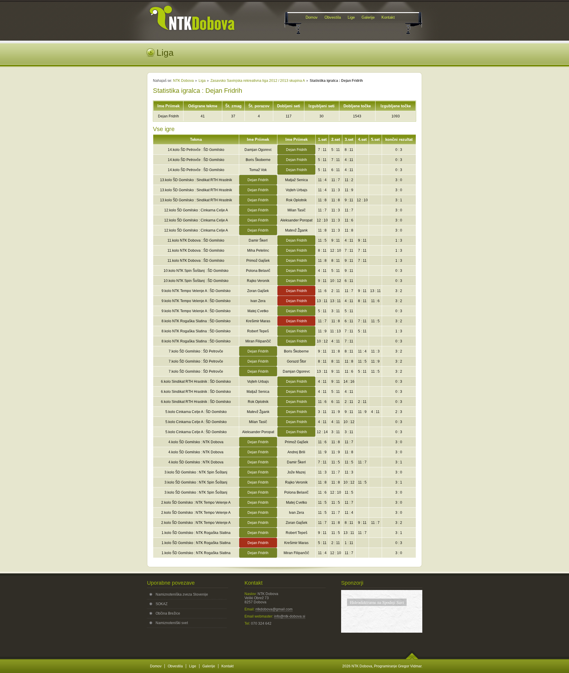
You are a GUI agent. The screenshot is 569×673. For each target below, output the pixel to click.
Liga (202, 81)
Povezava (381, 625)
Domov (156, 666)
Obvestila (175, 666)
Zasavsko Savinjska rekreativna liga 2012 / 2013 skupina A (257, 81)
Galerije (208, 666)
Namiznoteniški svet (172, 623)
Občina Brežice (168, 613)
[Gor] (412, 658)
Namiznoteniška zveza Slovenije (182, 594)
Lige (192, 666)
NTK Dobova (183, 81)
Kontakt (227, 666)
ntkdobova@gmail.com (274, 609)
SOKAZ (161, 604)
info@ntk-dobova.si (289, 616)
